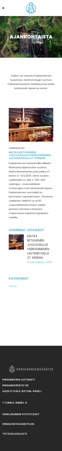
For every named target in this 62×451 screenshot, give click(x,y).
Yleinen (13, 286)
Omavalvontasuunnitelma (18, 424)
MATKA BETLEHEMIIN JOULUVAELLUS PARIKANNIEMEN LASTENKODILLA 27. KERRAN (30, 155)
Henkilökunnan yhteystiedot (20, 414)
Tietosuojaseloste (14, 433)
